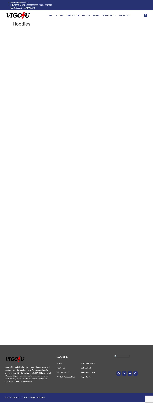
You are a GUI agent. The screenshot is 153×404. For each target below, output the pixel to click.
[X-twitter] (124, 373)
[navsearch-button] (145, 15)
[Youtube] (130, 373)
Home (50, 15)
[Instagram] (135, 373)
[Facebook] (118, 373)
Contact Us (123, 15)
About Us (59, 15)
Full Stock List (73, 15)
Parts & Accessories (90, 15)
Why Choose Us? (109, 15)
